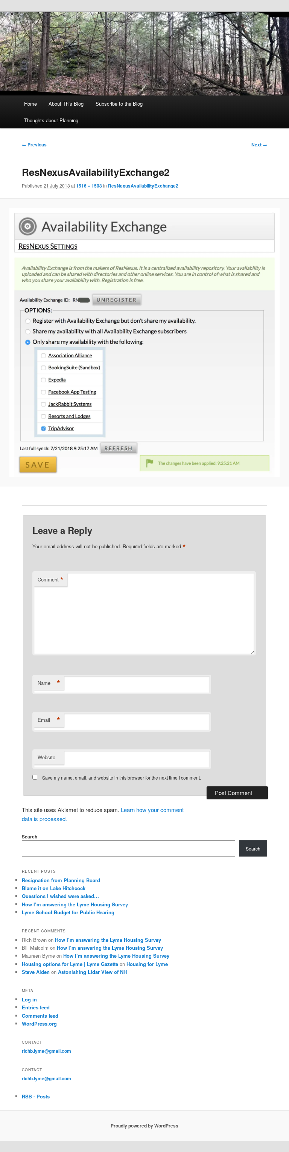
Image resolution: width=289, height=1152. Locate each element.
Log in (29, 999)
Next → (259, 144)
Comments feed (40, 1015)
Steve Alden (36, 971)
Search (29, 836)
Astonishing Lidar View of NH (92, 971)
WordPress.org (39, 1023)
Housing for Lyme (147, 963)
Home (30, 103)
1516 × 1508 (89, 185)
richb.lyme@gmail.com (46, 1050)
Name (49, 683)
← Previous (34, 144)
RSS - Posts (36, 1096)
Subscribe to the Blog (119, 103)
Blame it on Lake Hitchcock (53, 888)
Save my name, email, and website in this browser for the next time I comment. (121, 777)
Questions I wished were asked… (60, 896)
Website (46, 757)
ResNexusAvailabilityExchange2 (143, 185)
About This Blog (66, 103)
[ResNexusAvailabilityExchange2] (144, 343)
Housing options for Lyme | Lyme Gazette (70, 963)
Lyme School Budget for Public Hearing (68, 912)
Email (49, 720)
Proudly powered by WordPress (144, 1125)
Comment (51, 580)
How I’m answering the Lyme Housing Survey (75, 904)
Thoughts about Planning (51, 120)
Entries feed (36, 1007)
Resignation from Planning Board (61, 880)
